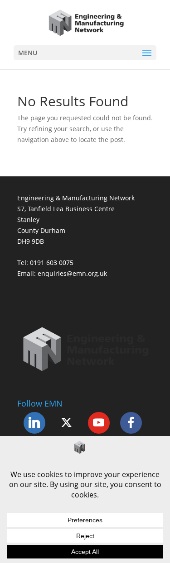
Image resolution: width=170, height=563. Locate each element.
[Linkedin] (34, 423)
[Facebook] (131, 423)
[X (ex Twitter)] (67, 423)
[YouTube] (99, 423)
